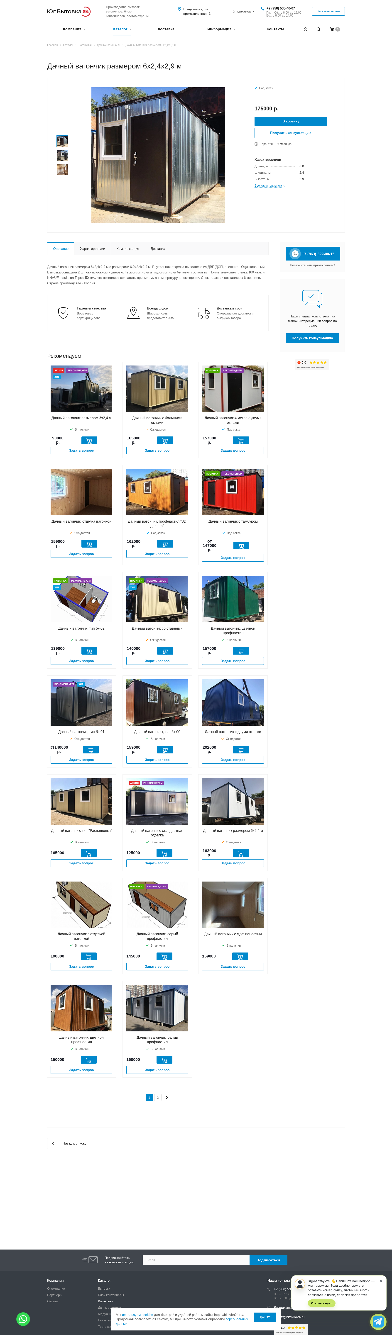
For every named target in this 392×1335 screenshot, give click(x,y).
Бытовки (104, 1288)
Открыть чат (321, 1303)
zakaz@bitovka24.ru (289, 1317)
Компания (72, 29)
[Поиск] (318, 29)
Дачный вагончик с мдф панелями (233, 934)
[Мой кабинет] (305, 29)
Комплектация (128, 249)
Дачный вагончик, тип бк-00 (157, 732)
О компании (56, 1288)
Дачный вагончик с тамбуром (233, 521)
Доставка (166, 29)
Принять (265, 1317)
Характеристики (92, 249)
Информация (219, 29)
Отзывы (53, 1301)
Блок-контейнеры (111, 1295)
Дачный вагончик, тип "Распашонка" (81, 831)
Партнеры (54, 1295)
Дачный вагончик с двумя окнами (233, 732)
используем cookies (137, 1315)
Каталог (120, 29)
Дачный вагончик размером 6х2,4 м (233, 831)
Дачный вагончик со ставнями (157, 628)
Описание (61, 249)
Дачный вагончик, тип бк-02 (81, 628)
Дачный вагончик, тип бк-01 (81, 732)
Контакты (275, 29)
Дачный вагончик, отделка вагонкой (81, 521)
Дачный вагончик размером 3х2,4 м (81, 418)
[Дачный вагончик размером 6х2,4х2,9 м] (158, 155)
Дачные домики (109, 1307)
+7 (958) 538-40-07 (281, 8)
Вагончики (105, 1301)
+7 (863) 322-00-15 (317, 254)
